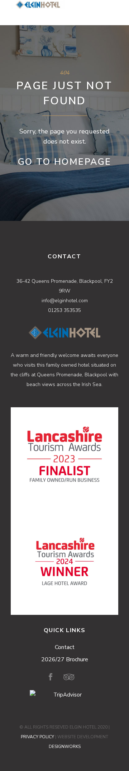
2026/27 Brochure (64, 659)
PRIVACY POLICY (37, 737)
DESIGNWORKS (65, 746)
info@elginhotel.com (65, 300)
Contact (65, 647)
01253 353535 (64, 310)
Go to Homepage (64, 162)
